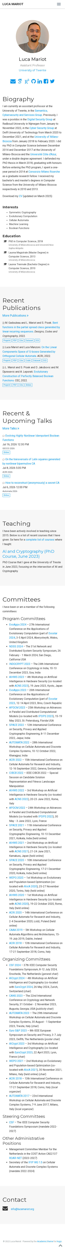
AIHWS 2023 (16, 677)
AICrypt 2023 (16, 1043)
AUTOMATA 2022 (19, 742)
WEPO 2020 (16, 877)
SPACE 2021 (16, 825)
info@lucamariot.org (22, 1209)
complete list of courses (40, 539)
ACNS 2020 (21, 903)
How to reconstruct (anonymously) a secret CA (32, 482)
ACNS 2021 (21, 851)
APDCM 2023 (17, 707)
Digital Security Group (39, 119)
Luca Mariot (13, 4)
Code (28, 360)
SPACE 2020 (16, 860)
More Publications (14, 315)
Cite (21, 340)
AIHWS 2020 (16, 895)
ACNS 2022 (21, 799)
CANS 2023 (16, 995)
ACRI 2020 (15, 912)
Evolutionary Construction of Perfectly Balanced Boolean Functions (27, 376)
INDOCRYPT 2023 (19, 664)
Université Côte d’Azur (43, 154)
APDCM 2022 (17, 807)
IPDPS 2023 (45, 716)
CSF (11, 1122)
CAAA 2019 (15, 929)
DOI (37, 340)
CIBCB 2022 (16, 772)
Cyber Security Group (42, 128)
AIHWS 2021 (16, 842)
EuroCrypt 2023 (24, 1052)
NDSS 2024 (16, 646)
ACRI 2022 (15, 759)
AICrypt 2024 (16, 978)
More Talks (10, 428)
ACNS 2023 (21, 685)
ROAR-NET (15, 1158)
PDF (15, 340)
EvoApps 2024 (17, 624)
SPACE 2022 (16, 725)
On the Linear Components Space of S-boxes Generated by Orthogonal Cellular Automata (29, 352)
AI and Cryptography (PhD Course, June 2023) (28, 554)
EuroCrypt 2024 (24, 987)
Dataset (29, 340)
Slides (28, 385)
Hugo (59, 1241)
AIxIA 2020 (30, 886)
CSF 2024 (15, 965)
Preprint (7, 340)
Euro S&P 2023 (18, 1030)
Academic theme (45, 1241)
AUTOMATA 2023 (19, 1013)
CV (20, 196)
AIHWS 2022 (16, 790)
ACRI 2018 (15, 943)
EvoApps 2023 (17, 690)
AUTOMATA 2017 (19, 1095)
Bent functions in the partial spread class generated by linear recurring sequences (31, 327)
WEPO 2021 (16, 1061)
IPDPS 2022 (45, 816)
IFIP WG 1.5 (35, 1162)
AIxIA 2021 (30, 1069)
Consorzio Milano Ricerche (44, 171)
